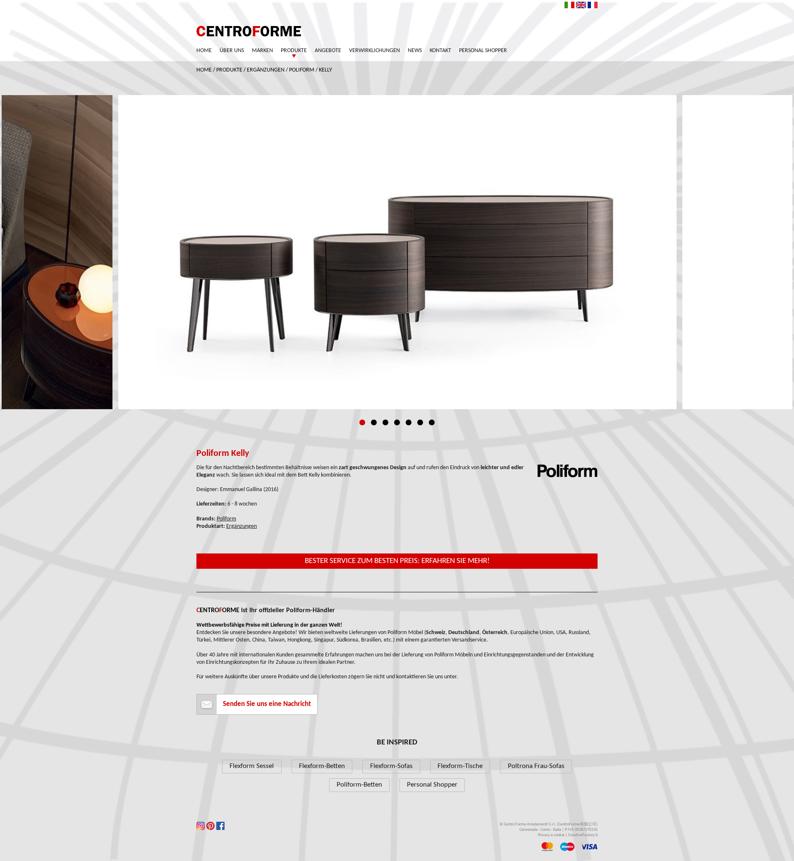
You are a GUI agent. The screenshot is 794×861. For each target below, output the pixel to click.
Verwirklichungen (374, 51)
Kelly (325, 70)
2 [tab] (374, 422)
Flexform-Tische (460, 766)
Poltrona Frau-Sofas (536, 766)
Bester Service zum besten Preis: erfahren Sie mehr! (397, 561)
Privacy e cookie (551, 835)
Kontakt (440, 51)
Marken (262, 51)
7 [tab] (432, 422)
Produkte (294, 51)
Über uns (232, 51)
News (415, 51)
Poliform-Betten (359, 784)
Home (204, 51)
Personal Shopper (483, 51)
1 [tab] (362, 422)
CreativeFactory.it (583, 835)
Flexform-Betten (322, 766)
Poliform (301, 70)
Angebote (328, 51)
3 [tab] (385, 422)
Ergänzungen (266, 70)
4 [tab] (397, 422)
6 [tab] (420, 422)
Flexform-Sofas (391, 766)
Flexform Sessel (252, 766)
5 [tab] (408, 422)
